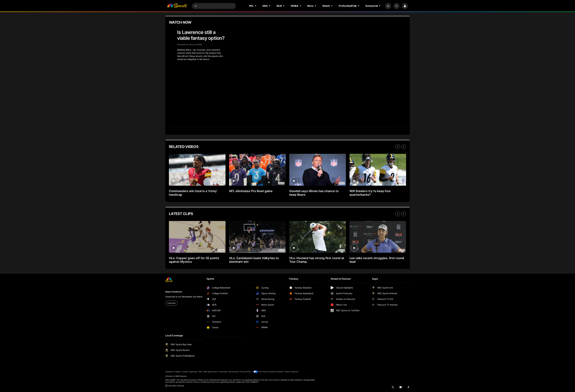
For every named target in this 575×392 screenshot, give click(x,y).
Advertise (169, 372)
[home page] (177, 6)
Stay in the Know (173, 291)
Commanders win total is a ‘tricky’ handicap (193, 192)
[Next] (403, 146)
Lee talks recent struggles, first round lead (376, 259)
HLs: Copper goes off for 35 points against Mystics (194, 259)
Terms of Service (291, 372)
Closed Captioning (189, 372)
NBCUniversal (181, 376)
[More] (388, 6)
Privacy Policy (245, 372)
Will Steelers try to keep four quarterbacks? (370, 192)
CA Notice (279, 372)
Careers (178, 372)
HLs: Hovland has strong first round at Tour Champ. (316, 259)
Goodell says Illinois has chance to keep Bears (314, 192)
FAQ (200, 372)
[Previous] (397, 146)
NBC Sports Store (211, 372)
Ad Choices (233, 372)
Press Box (223, 372)
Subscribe (171, 303)
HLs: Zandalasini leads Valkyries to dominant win (254, 259)
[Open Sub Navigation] (256, 6)
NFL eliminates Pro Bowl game (251, 191)
